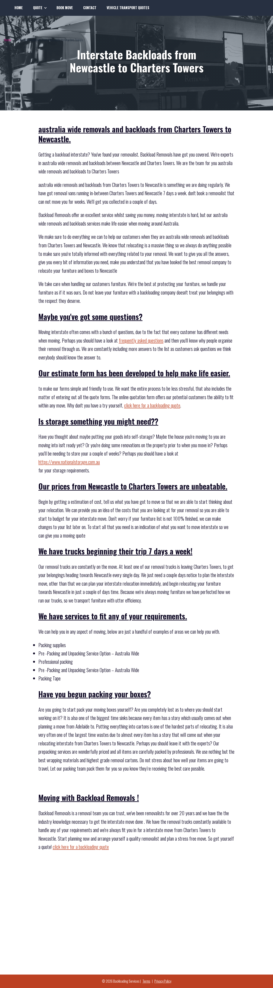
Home (19, 7)
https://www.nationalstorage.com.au (69, 462)
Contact (89, 7)
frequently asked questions (141, 340)
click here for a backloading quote (152, 405)
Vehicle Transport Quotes (128, 7)
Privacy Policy (162, 981)
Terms (146, 981)
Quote (37, 7)
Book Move (65, 7)
